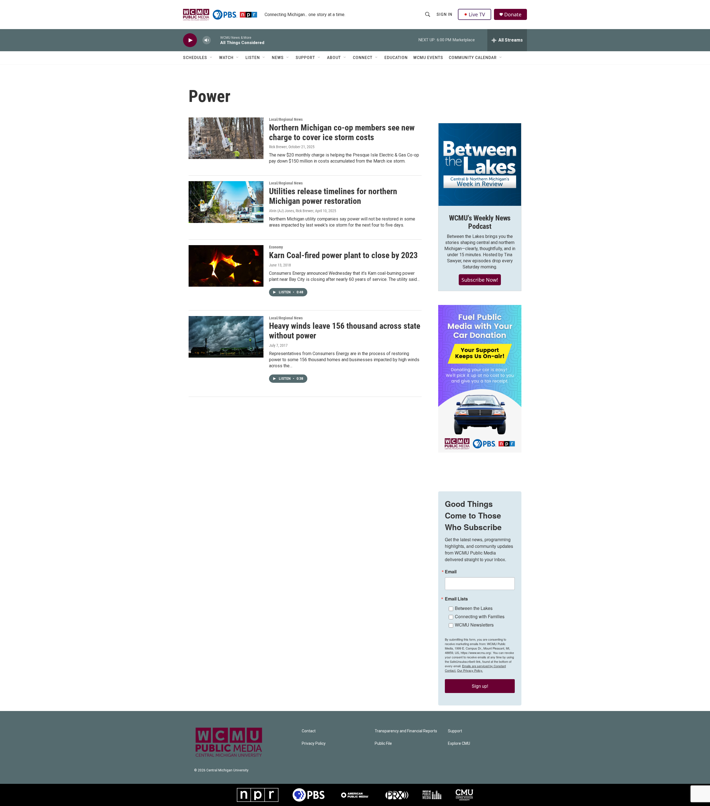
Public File (383, 743)
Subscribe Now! (480, 279)
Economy (276, 247)
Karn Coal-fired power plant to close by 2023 (343, 255)
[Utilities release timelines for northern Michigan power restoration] (226, 202)
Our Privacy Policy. (470, 670)
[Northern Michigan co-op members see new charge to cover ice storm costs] (226, 138)
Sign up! (480, 686)
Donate (512, 14)
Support (305, 57)
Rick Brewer (278, 147)
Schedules (195, 57)
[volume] (206, 40)
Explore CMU (459, 743)
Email (451, 571)
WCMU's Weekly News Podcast (480, 222)
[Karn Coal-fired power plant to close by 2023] (226, 266)
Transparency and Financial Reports (406, 731)
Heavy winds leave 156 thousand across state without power (344, 330)
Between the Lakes (474, 608)
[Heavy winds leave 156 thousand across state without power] (226, 337)
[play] (190, 40)
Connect (362, 57)
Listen (252, 57)
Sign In (444, 14)
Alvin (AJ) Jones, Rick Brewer (291, 211)
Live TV (477, 14)
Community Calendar (473, 57)
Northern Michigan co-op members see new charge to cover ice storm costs (342, 132)
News (278, 57)
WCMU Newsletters (474, 625)
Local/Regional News (286, 119)
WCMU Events (428, 57)
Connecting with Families (479, 616)
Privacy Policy (314, 743)
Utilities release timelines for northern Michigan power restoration (333, 196)
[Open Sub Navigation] (211, 57)
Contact (309, 731)
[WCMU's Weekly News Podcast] (479, 164)
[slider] (215, 40)
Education (396, 57)
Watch (226, 57)
